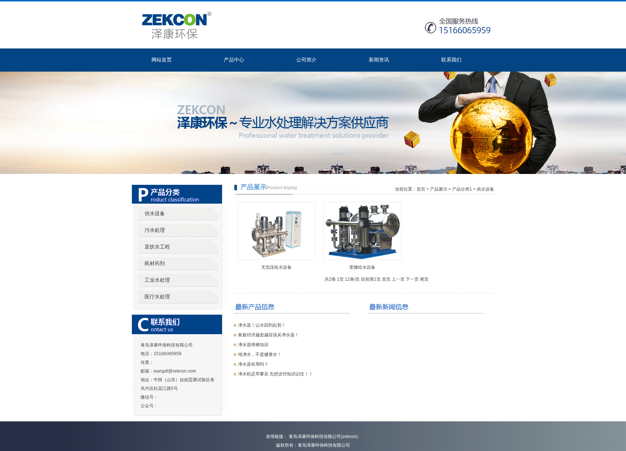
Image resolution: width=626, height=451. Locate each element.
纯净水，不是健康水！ (259, 354)
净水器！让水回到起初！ (262, 325)
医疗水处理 (157, 296)
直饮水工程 (157, 247)
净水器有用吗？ (253, 364)
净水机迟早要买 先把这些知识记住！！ (275, 373)
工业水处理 (157, 280)
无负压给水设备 (276, 267)
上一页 (398, 279)
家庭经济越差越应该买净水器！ (268, 334)
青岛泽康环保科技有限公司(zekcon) (323, 436)
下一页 (412, 279)
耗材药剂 (155, 263)
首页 (421, 189)
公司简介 (306, 60)
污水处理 (155, 230)
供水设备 (155, 213)
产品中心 (234, 60)
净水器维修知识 (253, 344)
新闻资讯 (379, 60)
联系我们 (451, 60)
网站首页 (161, 60)
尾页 (424, 279)
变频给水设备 (362, 267)
